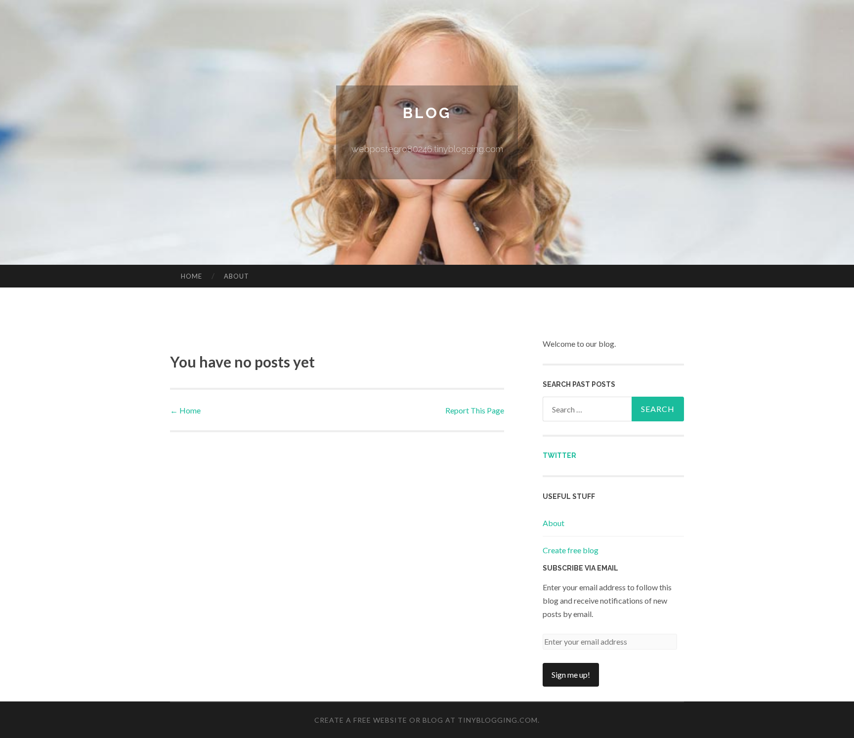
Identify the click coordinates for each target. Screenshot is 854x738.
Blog (427, 113)
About (236, 276)
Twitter (559, 455)
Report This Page (474, 410)
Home (191, 276)
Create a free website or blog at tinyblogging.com (426, 720)
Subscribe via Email (580, 568)
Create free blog (570, 550)
